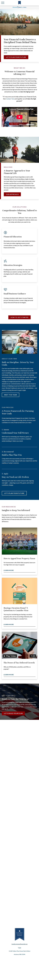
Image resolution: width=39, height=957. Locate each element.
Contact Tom (10, 99)
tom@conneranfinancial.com (19, 944)
